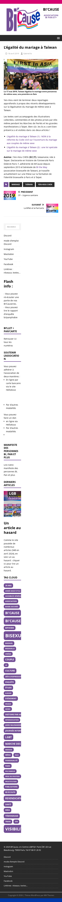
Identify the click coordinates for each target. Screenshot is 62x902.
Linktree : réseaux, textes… (12, 271)
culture (10, 670)
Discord (7, 235)
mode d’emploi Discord (11, 242)
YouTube (8, 259)
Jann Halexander (13, 725)
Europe (8, 693)
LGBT (8, 737)
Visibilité (15, 829)
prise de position (12, 776)
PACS (17, 755)
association (11, 601)
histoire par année (15, 714)
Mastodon (9, 254)
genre (7, 709)
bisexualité (19, 635)
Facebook (8, 264)
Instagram (9, 249)
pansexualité (11, 760)
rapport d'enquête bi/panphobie (11, 314)
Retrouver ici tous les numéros (10, 342)
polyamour (10, 771)
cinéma (8, 654)
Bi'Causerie (15, 620)
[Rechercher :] (12, 226)
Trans (8, 821)
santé (8, 804)
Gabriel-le (27, 53)
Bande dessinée (11, 607)
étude (8, 687)
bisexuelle (10, 649)
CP (6, 665)
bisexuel (9, 643)
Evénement (10, 698)
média (8, 755)
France (8, 704)
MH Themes (49, 895)
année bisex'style (12, 591)
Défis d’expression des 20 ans (18, 676)
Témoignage (11, 815)
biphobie (9, 628)
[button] (57, 38)
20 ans (8, 585)
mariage (16, 184)
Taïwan (29, 184)
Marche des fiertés (17, 743)
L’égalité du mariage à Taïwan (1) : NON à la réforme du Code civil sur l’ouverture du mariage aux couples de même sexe (32, 140)
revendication (15, 798)
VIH (16, 821)
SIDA (7, 810)
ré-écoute (10, 792)
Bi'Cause (12, 613)
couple (9, 659)
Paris (7, 766)
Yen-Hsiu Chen (45, 184)
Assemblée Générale (14, 596)
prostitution (11, 781)
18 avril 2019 (13, 53)
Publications (11, 787)
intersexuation (12, 720)
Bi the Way (41, 167)
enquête (9, 682)
